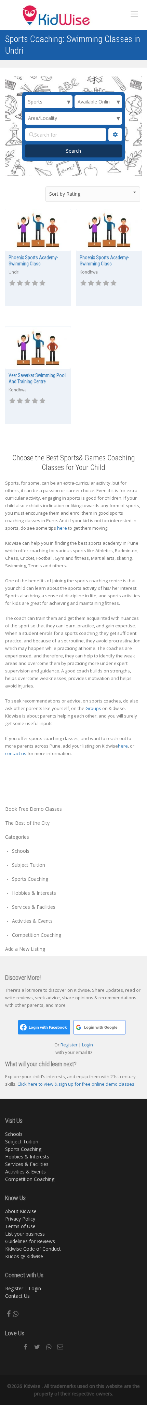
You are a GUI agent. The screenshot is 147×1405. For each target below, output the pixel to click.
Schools (20, 851)
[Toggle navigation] (134, 14)
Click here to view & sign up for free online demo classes (75, 1084)
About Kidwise (21, 1211)
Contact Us (17, 1296)
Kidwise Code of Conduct (33, 1249)
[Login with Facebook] (23, 1027)
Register (70, 1045)
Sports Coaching (30, 879)
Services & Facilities (33, 907)
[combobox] (92, 194)
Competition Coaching (36, 935)
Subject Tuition (28, 865)
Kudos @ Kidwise (24, 1256)
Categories (17, 837)
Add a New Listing (25, 949)
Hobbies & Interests (34, 893)
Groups (93, 708)
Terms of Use (20, 1226)
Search (81, 150)
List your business (25, 1233)
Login (87, 1045)
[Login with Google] (78, 1027)
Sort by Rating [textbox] (64, 194)
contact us (15, 753)
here (62, 528)
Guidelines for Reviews (30, 1241)
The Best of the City (27, 823)
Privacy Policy (20, 1218)
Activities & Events (32, 921)
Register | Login (23, 1288)
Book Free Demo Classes (33, 809)
